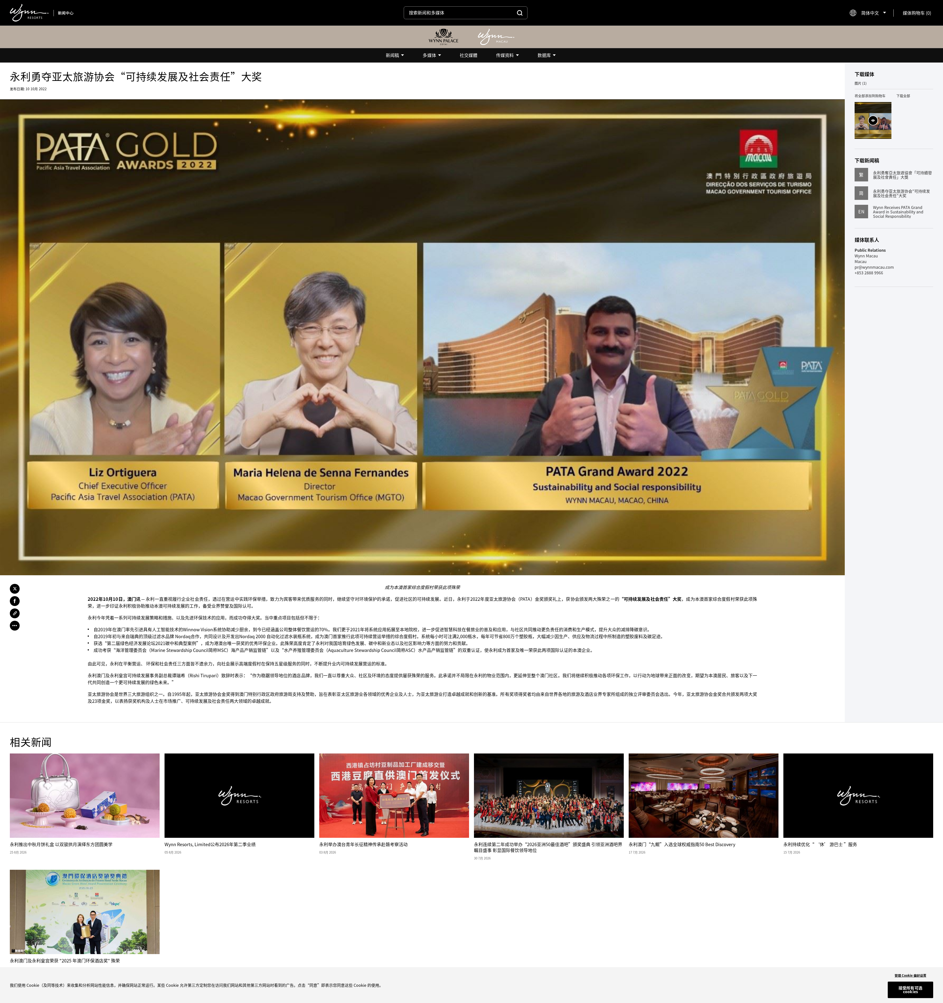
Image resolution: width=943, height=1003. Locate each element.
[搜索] (519, 12)
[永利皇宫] (443, 37)
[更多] (15, 626)
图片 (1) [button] (861, 83)
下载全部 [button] (903, 95)
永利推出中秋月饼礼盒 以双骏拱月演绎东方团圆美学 (61, 844)
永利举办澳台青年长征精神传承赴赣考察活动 (363, 844)
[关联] (15, 613)
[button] (917, 12)
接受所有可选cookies (910, 990)
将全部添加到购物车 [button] (870, 95)
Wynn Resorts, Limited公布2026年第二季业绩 (210, 844)
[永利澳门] (496, 37)
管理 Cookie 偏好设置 (910, 975)
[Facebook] (15, 601)
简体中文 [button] (870, 13)
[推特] (15, 589)
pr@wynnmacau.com (874, 267)
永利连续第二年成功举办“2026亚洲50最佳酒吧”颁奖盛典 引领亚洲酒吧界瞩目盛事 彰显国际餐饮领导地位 (548, 847)
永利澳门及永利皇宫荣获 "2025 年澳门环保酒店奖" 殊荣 (65, 960)
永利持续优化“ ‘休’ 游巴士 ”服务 (820, 844)
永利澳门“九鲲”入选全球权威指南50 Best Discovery (682, 844)
